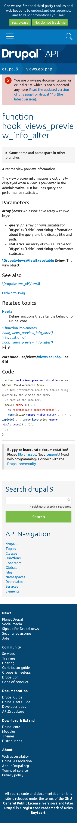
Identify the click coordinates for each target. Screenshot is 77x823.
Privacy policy (12, 775)
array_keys (30, 419)
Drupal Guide (12, 697)
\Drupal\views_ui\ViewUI (21, 284)
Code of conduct (15, 682)
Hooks (7, 311)
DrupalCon (10, 677)
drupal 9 (10, 68)
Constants (14, 563)
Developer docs (14, 706)
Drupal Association (17, 761)
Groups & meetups (16, 672)
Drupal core (11, 727)
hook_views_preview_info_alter (37, 380)
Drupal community (21, 464)
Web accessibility (15, 756)
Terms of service (15, 770)
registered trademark (40, 808)
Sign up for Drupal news (20, 629)
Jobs (6, 638)
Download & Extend (18, 720)
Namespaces (15, 577)
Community (11, 647)
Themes (8, 736)
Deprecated (14, 582)
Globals (11, 568)
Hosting (8, 663)
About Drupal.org (15, 766)
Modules (9, 731)
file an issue (27, 454)
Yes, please (20, 22)
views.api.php (39, 68)
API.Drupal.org (13, 711)
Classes (11, 553)
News (6, 613)
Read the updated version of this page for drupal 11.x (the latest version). (41, 94)
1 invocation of (27, 340)
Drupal (9, 808)
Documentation (15, 691)
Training (8, 658)
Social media (12, 624)
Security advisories (16, 633)
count (12, 414)
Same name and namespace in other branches (35, 155)
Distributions (12, 741)
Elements (13, 591)
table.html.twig (13, 293)
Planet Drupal (12, 619)
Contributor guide (16, 668)
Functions (13, 558)
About (7, 750)
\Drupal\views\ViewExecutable (28, 260)
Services (12, 586)
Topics (11, 549)
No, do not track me (49, 22)
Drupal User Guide (16, 702)
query (31, 414)
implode (7, 419)
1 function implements (27, 330)
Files (9, 572)
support (52, 454)
